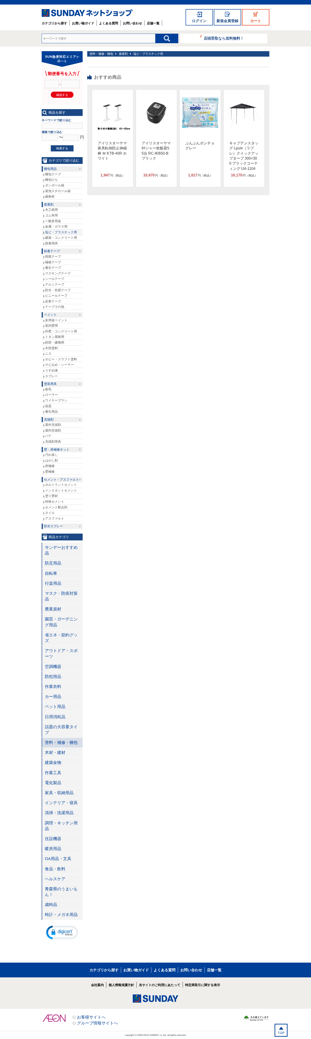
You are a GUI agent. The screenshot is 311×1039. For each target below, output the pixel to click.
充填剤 (49, 419)
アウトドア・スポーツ (61, 653)
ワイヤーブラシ (56, 400)
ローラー (51, 395)
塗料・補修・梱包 (101, 53)
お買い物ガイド (83, 23)
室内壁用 (51, 325)
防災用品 (53, 563)
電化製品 (53, 783)
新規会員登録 (227, 21)
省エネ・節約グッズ (61, 638)
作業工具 (53, 772)
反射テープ (53, 301)
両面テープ (53, 256)
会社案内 (97, 985)
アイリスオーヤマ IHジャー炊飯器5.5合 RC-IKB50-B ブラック (156, 150)
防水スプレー (53, 526)
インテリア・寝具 (61, 803)
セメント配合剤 (56, 507)
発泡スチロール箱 (58, 191)
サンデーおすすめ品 (61, 550)
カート (255, 21)
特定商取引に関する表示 (202, 985)
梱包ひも (51, 179)
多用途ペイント (56, 320)
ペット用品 (55, 706)
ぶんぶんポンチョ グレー (199, 145)
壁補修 (50, 471)
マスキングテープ (58, 273)
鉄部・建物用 (54, 342)
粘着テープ (52, 251)
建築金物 (53, 762)
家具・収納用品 (59, 793)
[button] (62, 932)
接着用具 (51, 243)
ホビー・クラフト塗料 (61, 359)
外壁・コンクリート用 (61, 331)
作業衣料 (53, 686)
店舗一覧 (153, 23)
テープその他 (54, 307)
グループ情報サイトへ (97, 1023)
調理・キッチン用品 (61, 826)
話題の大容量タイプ (61, 730)
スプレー (51, 376)
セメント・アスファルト (61, 479)
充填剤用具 (53, 441)
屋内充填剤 (53, 430)
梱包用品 (50, 169)
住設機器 (53, 838)
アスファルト (54, 518)
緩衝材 (50, 196)
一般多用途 (53, 221)
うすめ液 (51, 370)
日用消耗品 (55, 717)
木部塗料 (51, 348)
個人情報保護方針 (121, 985)
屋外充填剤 (53, 425)
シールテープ (54, 279)
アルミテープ (54, 284)
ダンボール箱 (54, 185)
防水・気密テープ (58, 290)
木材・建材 (55, 752)
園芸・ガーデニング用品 (61, 622)
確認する (62, 95)
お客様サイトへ (91, 1017)
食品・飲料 (55, 869)
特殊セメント (54, 501)
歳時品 (51, 904)
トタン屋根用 (54, 337)
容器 (48, 406)
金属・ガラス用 (56, 226)
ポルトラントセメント (61, 485)
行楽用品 (53, 583)
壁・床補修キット (56, 449)
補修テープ (53, 262)
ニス (48, 353)
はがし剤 (51, 460)
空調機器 (53, 666)
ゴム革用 (51, 215)
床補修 (50, 466)
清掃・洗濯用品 (59, 813)
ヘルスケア (55, 879)
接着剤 (123, 53)
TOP (281, 1033)
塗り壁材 (51, 496)
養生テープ (53, 267)
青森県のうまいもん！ (61, 892)
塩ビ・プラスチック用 (148, 53)
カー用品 (53, 696)
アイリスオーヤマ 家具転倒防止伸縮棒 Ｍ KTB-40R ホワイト (112, 150)
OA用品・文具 (58, 858)
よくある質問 (108, 23)
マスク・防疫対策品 (61, 596)
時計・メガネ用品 (61, 914)
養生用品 (51, 411)
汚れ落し (51, 455)
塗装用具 (50, 384)
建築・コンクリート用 (61, 237)
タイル (50, 512)
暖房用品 (53, 848)
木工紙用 (51, 209)
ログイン (199, 21)
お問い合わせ (132, 23)
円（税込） (112, 175)
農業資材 (53, 609)
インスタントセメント (61, 490)
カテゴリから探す (54, 23)
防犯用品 (53, 676)
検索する (62, 148)
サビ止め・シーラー (59, 364)
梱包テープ (53, 174)
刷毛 (48, 389)
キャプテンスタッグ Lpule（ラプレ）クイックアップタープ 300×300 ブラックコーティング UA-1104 (243, 156)
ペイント (50, 314)
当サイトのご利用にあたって (159, 985)
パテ (48, 436)
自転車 (51, 573)
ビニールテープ (56, 295)
